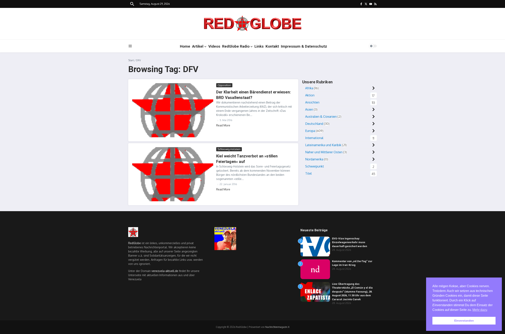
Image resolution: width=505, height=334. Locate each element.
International (314, 138)
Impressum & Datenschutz (304, 46)
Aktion (309, 95)
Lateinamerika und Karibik (323, 145)
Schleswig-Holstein (229, 149)
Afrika (309, 88)
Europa (310, 131)
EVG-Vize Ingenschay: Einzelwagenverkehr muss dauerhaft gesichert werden (349, 242)
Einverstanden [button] (464, 320)
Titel (308, 173)
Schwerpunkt (314, 166)
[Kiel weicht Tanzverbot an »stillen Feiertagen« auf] (172, 174)
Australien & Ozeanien (321, 117)
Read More (223, 125)
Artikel (197, 46)
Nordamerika (314, 159)
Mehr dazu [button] (479, 309)
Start (131, 60)
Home (185, 46)
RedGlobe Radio (236, 46)
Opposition (224, 85)
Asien (309, 109)
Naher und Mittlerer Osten (323, 152)
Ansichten (312, 102)
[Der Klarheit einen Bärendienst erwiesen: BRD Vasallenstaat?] (172, 110)
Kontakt (272, 46)
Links (259, 46)
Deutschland (314, 124)
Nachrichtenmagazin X (277, 327)
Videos (214, 46)
